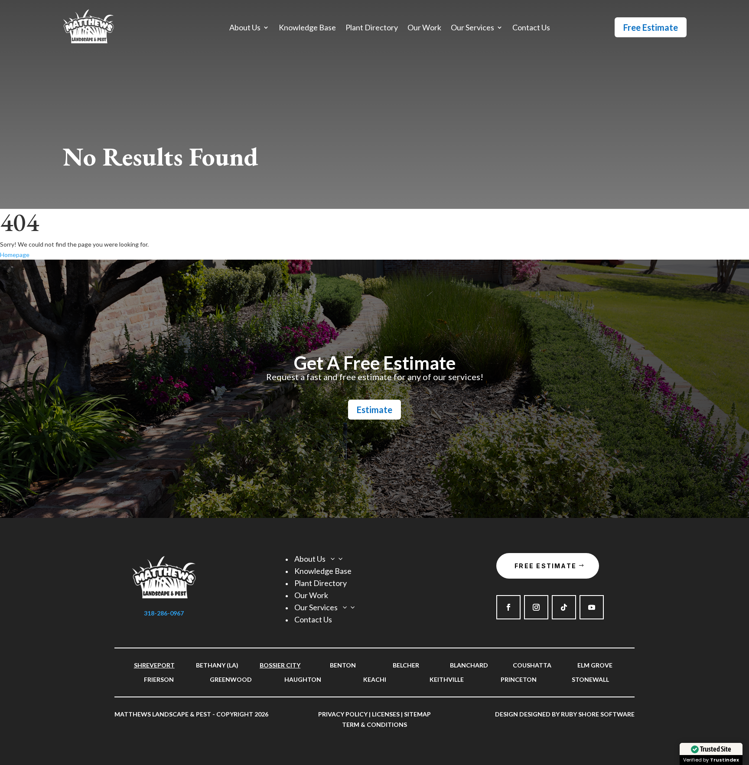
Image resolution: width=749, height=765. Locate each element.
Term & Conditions (374, 724)
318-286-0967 (164, 613)
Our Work (424, 28)
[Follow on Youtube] (592, 607)
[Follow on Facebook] (508, 607)
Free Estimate (650, 27)
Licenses (386, 714)
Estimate (374, 409)
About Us (245, 28)
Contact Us (531, 28)
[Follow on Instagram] (536, 607)
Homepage (14, 254)
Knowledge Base (307, 28)
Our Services (472, 28)
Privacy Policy (343, 714)
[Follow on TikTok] (564, 607)
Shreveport (154, 665)
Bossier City (280, 665)
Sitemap (417, 714)
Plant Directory (371, 28)
